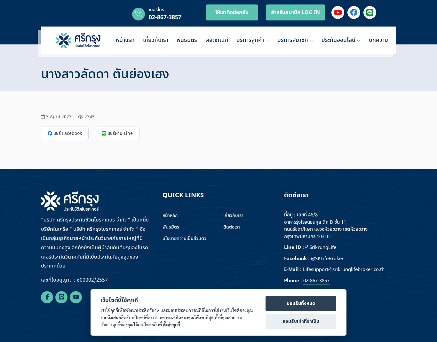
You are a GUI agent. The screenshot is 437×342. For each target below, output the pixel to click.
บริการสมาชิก (293, 40)
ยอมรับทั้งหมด (301, 303)
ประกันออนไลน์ (339, 40)
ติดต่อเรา (231, 227)
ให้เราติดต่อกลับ (232, 12)
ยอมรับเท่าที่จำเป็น (300, 321)
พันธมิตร (187, 40)
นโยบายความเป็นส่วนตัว (184, 238)
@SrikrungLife (320, 247)
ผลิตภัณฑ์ (216, 40)
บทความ (378, 40)
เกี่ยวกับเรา (155, 40)
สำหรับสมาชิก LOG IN (295, 12)
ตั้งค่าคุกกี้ (171, 324)
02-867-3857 (165, 17)
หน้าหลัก (170, 215)
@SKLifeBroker (327, 258)
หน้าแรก (125, 40)
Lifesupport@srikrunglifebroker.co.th (344, 269)
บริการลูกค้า (251, 40)
